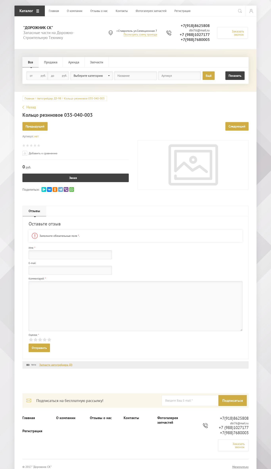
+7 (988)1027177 (195, 34)
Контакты (131, 418)
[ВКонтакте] (49, 189)
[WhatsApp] (71, 189)
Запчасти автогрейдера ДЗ (55, 365)
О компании (65, 418)
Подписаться (232, 400)
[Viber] (66, 189)
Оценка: (34, 335)
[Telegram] (60, 189)
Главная (29, 98)
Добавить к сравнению (42, 153)
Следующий (237, 126)
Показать (235, 76)
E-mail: (32, 263)
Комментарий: (37, 278)
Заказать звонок (238, 32)
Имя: (32, 248)
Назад (31, 107)
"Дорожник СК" (38, 27)
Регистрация (32, 431)
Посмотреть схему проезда (140, 34)
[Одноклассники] (55, 189)
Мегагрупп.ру (240, 467)
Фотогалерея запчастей (167, 420)
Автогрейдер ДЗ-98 (49, 98)
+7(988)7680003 (195, 39)
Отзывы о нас (101, 418)
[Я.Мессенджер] (43, 189)
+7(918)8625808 (195, 25)
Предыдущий (35, 126)
